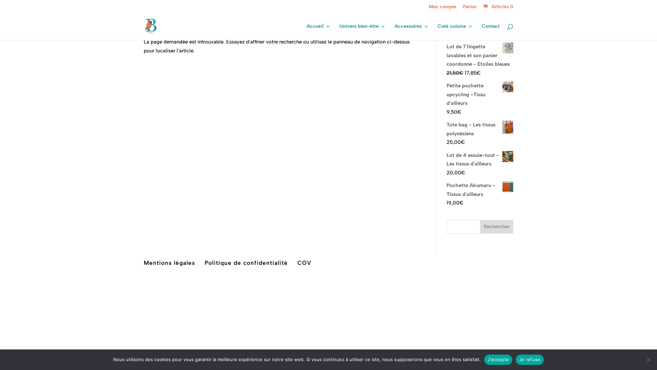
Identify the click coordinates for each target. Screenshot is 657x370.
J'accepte (498, 359)
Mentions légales (169, 262)
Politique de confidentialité (246, 262)
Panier (470, 7)
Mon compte (442, 7)
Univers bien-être (359, 26)
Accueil (315, 26)
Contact (491, 26)
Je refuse (529, 359)
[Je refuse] (648, 359)
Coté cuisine (452, 26)
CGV (304, 262)
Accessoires (408, 26)
